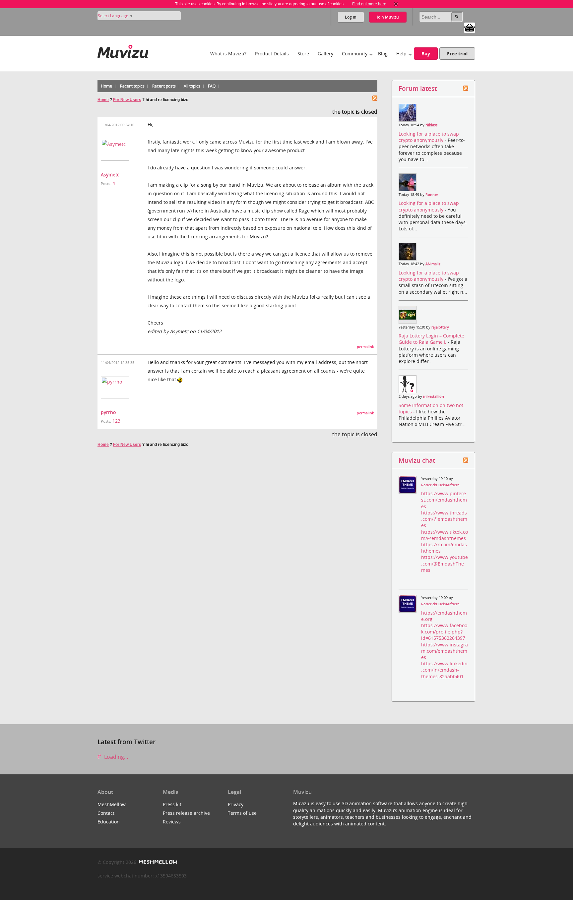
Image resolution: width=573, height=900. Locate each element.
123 (116, 421)
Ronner (431, 194)
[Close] (396, 4)
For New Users (127, 99)
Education (108, 821)
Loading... (115, 756)
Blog (383, 53)
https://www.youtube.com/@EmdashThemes (444, 563)
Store (303, 53)
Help (401, 53)
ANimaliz (432, 264)
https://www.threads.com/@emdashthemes (444, 519)
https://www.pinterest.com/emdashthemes (444, 499)
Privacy (235, 804)
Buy (425, 53)
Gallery (325, 53)
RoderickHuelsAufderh (440, 485)
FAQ (212, 86)
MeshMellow (111, 804)
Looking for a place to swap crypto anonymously (429, 137)
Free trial (457, 53)
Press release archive (186, 813)
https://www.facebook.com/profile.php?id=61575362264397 (444, 631)
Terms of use (242, 813)
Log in (350, 17)
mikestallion (433, 396)
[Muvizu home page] (122, 50)
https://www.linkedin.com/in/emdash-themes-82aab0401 (444, 669)
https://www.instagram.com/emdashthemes (444, 650)
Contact (105, 813)
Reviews (172, 821)
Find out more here (369, 4)
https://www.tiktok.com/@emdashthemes (444, 535)
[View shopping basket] (469, 27)
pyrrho (108, 412)
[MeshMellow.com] (157, 862)
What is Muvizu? (228, 53)
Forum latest (418, 88)
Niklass (431, 125)
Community (354, 53)
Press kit (172, 804)
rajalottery (440, 327)
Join (388, 17)
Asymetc (110, 174)
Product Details (272, 53)
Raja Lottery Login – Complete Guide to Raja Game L (431, 338)
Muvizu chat (417, 460)
